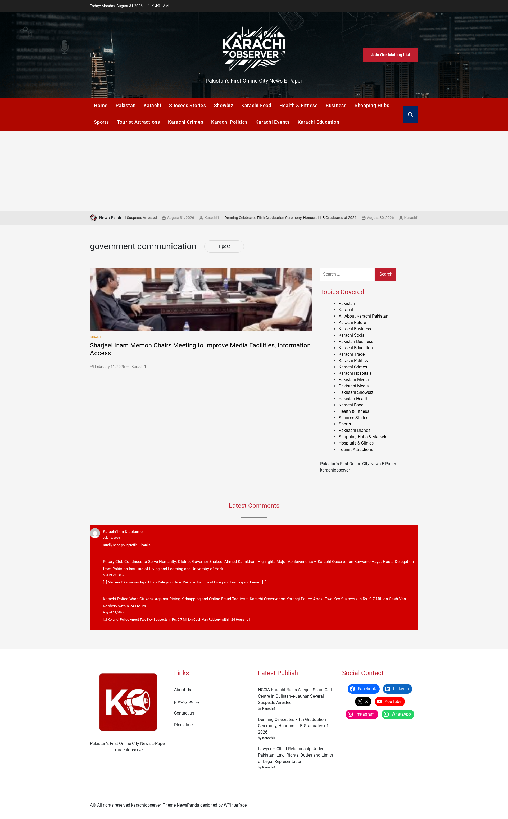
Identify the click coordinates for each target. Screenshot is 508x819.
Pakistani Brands (354, 430)
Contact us (184, 713)
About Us (182, 689)
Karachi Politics (229, 122)
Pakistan (126, 105)
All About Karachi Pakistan (363, 316)
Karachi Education (318, 122)
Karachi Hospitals (355, 373)
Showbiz (223, 105)
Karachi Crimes (185, 122)
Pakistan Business (356, 341)
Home (101, 105)
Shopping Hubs (372, 105)
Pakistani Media (354, 379)
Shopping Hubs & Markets (363, 436)
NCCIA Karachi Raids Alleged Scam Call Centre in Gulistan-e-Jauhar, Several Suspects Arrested (295, 696)
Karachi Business (355, 328)
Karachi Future (352, 322)
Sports (101, 122)
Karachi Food (256, 105)
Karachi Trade (352, 354)
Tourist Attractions (138, 122)
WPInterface (235, 805)
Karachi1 (178, 218)
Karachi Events (272, 122)
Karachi (152, 105)
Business (336, 105)
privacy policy (187, 701)
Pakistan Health (353, 398)
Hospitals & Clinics (356, 443)
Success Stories (187, 105)
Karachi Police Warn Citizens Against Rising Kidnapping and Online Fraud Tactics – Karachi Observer (191, 599)
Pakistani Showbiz (356, 392)
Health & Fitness (298, 105)
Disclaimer (134, 531)
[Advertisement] (254, 171)
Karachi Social (352, 335)
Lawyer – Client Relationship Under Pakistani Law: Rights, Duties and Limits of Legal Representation (295, 755)
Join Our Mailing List (390, 54)
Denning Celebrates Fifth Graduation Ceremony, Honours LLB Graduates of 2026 (257, 218)
